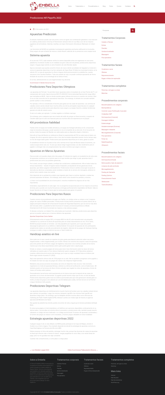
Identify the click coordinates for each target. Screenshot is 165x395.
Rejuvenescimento (108, 75)
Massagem (105, 54)
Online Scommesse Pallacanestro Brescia (83, 350)
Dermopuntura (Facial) (109, 160)
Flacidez (104, 48)
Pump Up (105, 139)
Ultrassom (105, 145)
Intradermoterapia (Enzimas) (111, 126)
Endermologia (106, 123)
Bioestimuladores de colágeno (111, 105)
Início (70, 6)
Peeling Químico (107, 175)
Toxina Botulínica (107, 185)
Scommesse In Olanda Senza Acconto (42, 83)
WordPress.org (115, 382)
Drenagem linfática (108, 120)
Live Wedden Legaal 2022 (39, 350)
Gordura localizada (108, 51)
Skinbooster (105, 181)
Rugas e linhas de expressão (111, 78)
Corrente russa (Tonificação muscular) (114, 111)
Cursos (119, 6)
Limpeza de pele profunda (110, 166)
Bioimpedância (106, 108)
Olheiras (104, 72)
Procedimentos (93, 6)
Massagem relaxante (108, 129)
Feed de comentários (116, 380)
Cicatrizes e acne (107, 69)
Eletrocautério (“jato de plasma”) (112, 163)
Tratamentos (79, 6)
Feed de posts (114, 377)
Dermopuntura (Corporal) (110, 117)
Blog (104, 6)
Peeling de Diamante (108, 172)
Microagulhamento (108, 169)
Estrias (104, 45)
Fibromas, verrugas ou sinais (111, 90)
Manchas (104, 93)
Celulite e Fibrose (107, 42)
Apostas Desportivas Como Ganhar (41, 216)
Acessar (113, 375)
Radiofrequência (107, 142)
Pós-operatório (106, 58)
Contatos (128, 6)
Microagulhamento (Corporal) (111, 133)
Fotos (111, 6)
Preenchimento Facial (109, 178)
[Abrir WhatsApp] (160, 390)
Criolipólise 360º (107, 114)
